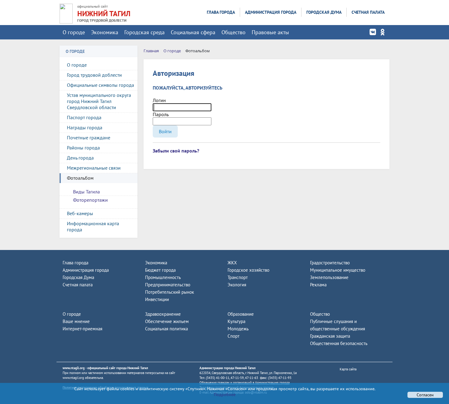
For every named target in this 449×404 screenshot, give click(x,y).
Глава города (221, 12)
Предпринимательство (167, 285)
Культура (236, 321)
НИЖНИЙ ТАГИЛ (103, 13)
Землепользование (329, 277)
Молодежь (238, 329)
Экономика (104, 32)
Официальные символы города (100, 85)
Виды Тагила (86, 192)
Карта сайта (348, 369)
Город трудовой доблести (94, 75)
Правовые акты (270, 32)
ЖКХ (232, 263)
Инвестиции (157, 299)
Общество (233, 32)
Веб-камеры (80, 213)
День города (80, 158)
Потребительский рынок (169, 292)
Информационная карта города (93, 226)
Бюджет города (160, 270)
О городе (74, 32)
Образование (241, 314)
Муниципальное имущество (337, 270)
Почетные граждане (88, 137)
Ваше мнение (76, 321)
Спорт (233, 336)
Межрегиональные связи (94, 168)
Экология (237, 285)
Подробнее (224, 394)
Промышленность (163, 277)
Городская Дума (323, 12)
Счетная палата (368, 12)
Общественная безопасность (338, 343)
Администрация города (270, 12)
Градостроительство (330, 263)
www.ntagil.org (74, 368)
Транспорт (238, 277)
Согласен (425, 395)
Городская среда (144, 32)
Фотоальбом (80, 178)
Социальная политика (166, 329)
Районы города (83, 148)
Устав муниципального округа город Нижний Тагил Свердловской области (99, 101)
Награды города (84, 127)
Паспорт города (84, 117)
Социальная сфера (193, 32)
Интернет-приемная (82, 329)
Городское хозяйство (248, 270)
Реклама (318, 285)
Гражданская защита (330, 336)
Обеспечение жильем (167, 321)
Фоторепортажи (90, 200)
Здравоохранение (163, 314)
